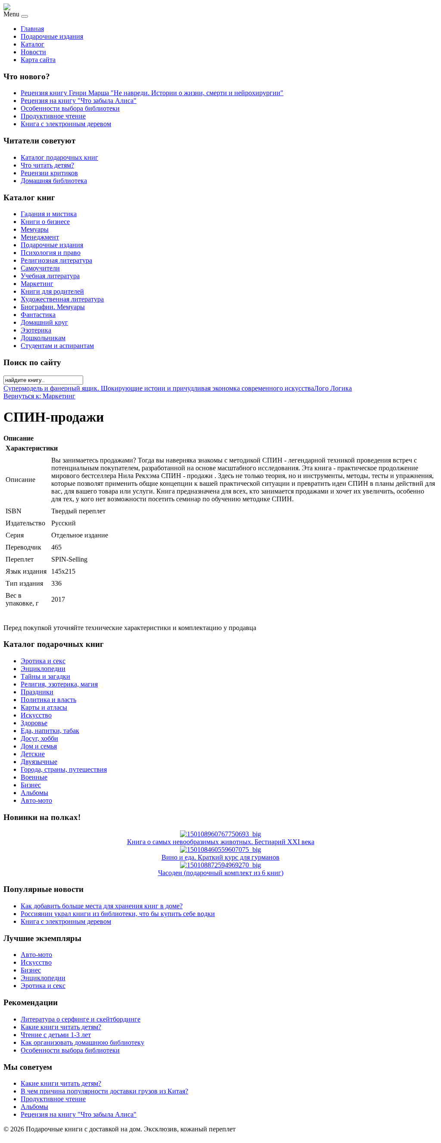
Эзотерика (36, 330)
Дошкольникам (43, 338)
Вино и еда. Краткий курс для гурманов (220, 857)
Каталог (32, 44)
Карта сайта (38, 59)
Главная (32, 28)
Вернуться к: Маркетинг (39, 396)
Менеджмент (40, 237)
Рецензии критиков (49, 173)
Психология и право (51, 252)
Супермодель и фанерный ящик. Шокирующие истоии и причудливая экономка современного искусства (158, 388)
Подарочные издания (52, 36)
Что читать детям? (47, 165)
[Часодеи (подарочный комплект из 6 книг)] (220, 865)
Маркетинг (37, 283)
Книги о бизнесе (45, 221)
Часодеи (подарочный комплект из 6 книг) (220, 872)
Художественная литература (62, 299)
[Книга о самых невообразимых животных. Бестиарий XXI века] (220, 834)
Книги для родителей (52, 291)
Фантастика (38, 314)
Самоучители (40, 268)
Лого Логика (333, 388)
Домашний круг (44, 322)
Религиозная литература (56, 260)
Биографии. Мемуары (53, 307)
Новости (33, 52)
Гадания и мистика (49, 213)
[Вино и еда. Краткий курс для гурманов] (220, 849)
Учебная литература (50, 276)
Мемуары (35, 229)
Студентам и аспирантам (57, 345)
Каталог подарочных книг (59, 157)
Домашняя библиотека (54, 180)
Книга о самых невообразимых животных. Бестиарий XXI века (220, 841)
